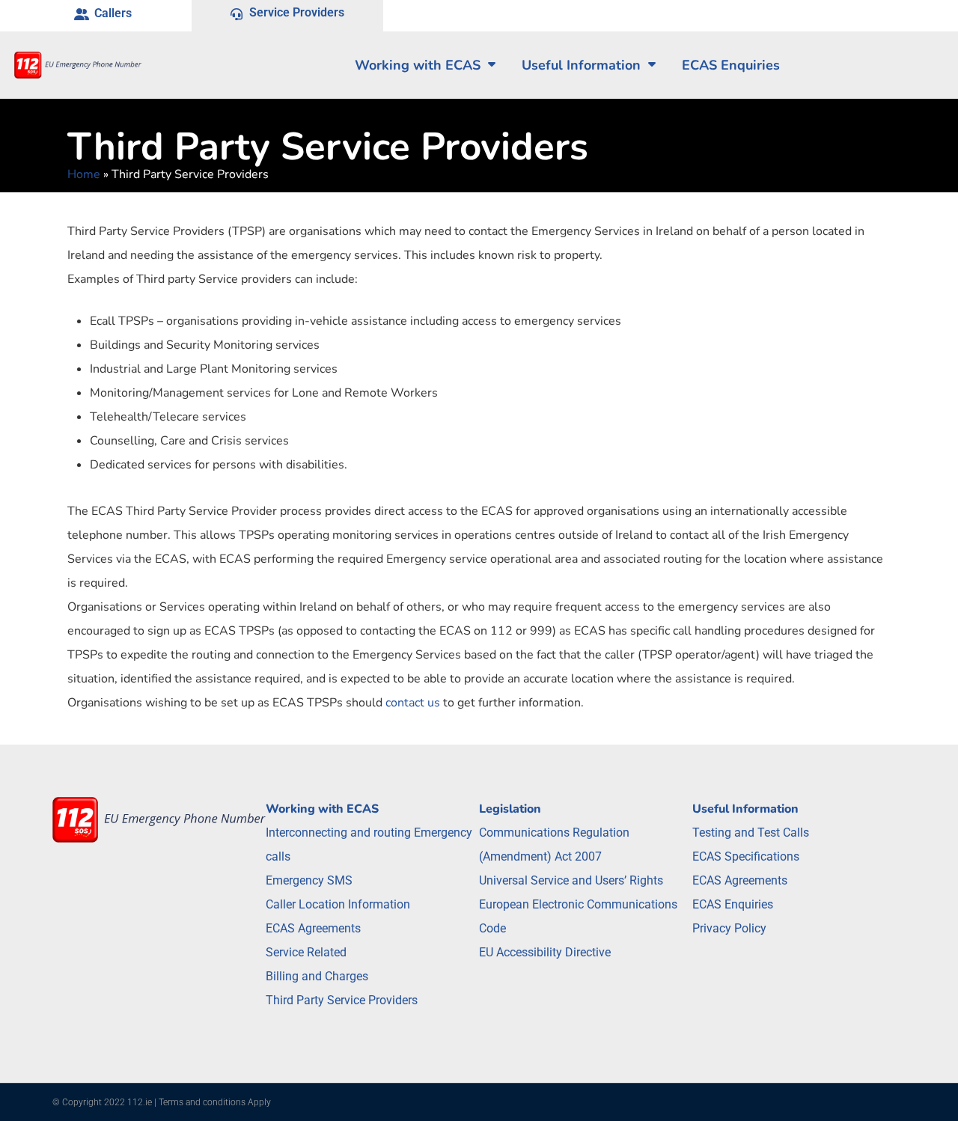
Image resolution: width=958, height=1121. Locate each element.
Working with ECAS (417, 65)
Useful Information (581, 65)
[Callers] (82, 16)
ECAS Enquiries (732, 904)
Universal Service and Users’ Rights (571, 880)
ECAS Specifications (745, 856)
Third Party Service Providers (342, 1000)
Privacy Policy (729, 928)
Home (83, 174)
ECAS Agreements (313, 928)
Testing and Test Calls (750, 832)
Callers (113, 13)
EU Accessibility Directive (545, 952)
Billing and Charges (317, 976)
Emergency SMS (309, 880)
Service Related (306, 952)
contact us (412, 702)
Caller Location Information (338, 904)
